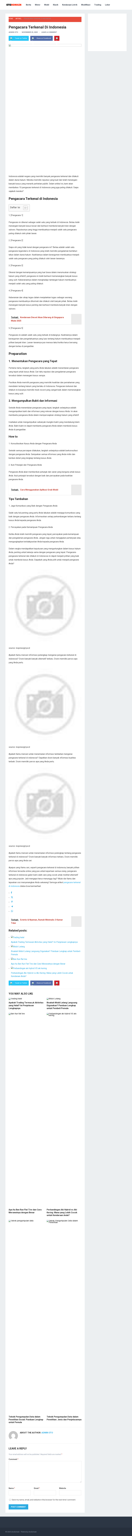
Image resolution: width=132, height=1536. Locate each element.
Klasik (55, 5)
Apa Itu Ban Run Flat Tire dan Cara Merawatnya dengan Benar (38, 964)
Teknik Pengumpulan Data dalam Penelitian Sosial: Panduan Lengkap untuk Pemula (26, 1420)
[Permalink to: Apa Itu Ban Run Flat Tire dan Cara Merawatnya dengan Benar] (19, 959)
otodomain (15, 1532)
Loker (107, 5)
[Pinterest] (56, 38)
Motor (37, 5)
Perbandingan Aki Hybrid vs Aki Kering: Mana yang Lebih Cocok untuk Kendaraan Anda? (62, 1212)
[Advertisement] (28, 118)
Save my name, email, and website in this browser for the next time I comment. (44, 1500)
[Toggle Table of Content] (24, 208)
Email (37, 1488)
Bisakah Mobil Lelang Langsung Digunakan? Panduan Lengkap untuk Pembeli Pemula (62, 1005)
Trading (97, 5)
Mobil (46, 5)
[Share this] (11, 893)
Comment (13, 1459)
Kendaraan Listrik (69, 5)
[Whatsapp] (12, 911)
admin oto (13, 32)
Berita (28, 5)
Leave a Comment (49, 32)
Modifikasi (85, 5)
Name (12, 1488)
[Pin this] (12, 902)
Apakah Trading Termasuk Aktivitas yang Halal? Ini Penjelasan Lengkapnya (44, 942)
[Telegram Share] (12, 907)
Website (62, 1488)
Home (11, 19)
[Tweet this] (12, 897)
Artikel (18, 19)
